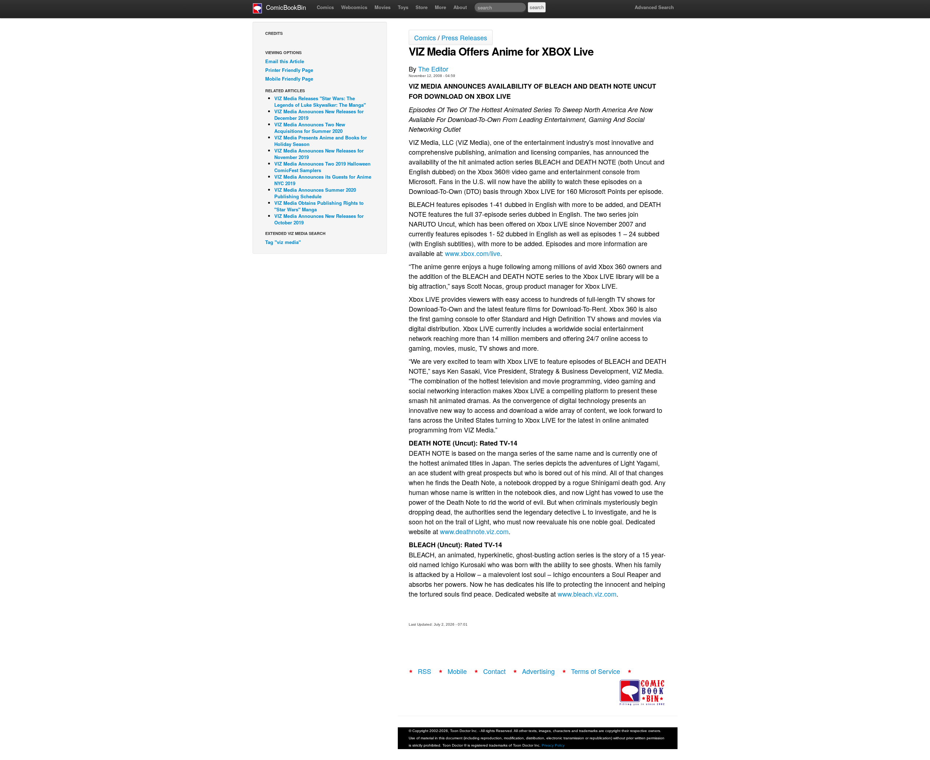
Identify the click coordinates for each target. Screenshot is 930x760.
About (460, 7)
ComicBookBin (284, 7)
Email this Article (284, 61)
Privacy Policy (553, 745)
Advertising (538, 671)
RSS (424, 671)
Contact (494, 671)
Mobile (457, 671)
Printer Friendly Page (289, 69)
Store (422, 7)
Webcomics (354, 7)
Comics (325, 7)
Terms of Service (595, 671)
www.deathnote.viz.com (474, 531)
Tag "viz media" (283, 242)
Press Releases (464, 37)
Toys (403, 7)
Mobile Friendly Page (289, 78)
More (440, 7)
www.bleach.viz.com (587, 593)
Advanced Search (654, 7)
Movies (383, 7)
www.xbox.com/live (472, 253)
